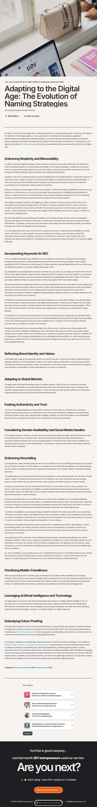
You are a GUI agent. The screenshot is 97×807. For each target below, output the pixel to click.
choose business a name (27, 632)
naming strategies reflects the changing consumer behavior (27, 645)
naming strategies (30, 144)
